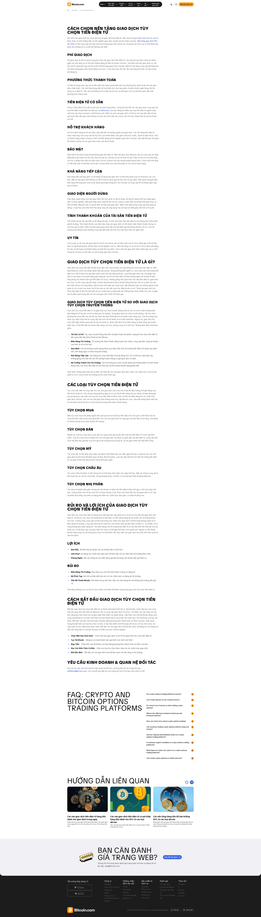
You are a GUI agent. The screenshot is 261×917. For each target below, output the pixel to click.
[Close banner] (143, 436)
